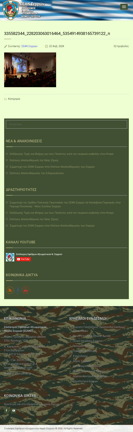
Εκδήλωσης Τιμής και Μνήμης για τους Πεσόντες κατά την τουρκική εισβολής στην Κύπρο (62, 153)
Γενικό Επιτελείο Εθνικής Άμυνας (92, 336)
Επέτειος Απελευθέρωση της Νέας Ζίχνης (34, 160)
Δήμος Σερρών (81, 361)
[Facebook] (6, 410)
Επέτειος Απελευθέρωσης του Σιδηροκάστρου (37, 173)
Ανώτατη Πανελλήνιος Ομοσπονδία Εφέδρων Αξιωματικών (99, 329)
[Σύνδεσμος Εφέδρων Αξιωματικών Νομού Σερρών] (24, 10)
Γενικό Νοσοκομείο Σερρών (89, 371)
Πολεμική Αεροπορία (85, 351)
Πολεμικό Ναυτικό (83, 346)
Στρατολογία (80, 356)
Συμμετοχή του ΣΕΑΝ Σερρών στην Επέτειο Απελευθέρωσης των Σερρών (52, 166)
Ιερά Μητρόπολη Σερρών (87, 366)
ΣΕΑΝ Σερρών (29, 46)
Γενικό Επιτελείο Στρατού (88, 341)
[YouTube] (13, 410)
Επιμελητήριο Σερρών (85, 381)
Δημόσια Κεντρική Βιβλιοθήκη (90, 376)
